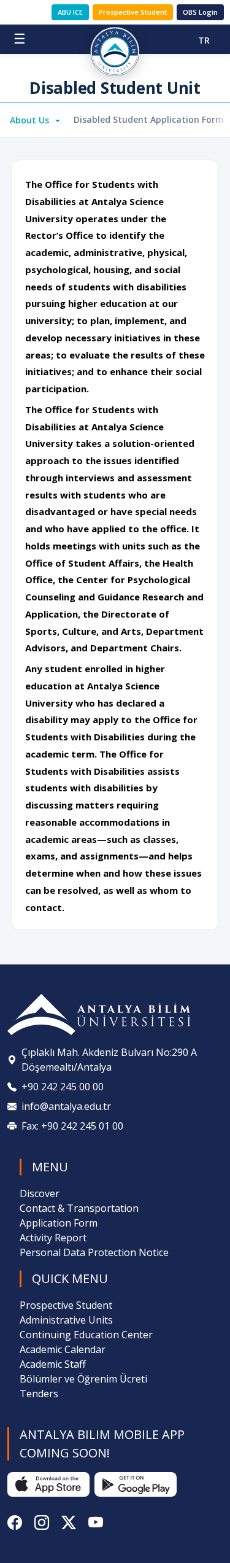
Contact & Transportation (79, 1208)
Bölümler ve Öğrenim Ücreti (83, 1379)
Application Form (59, 1223)
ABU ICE (70, 12)
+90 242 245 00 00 (62, 1086)
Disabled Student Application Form (149, 119)
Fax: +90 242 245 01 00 (72, 1126)
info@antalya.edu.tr (66, 1106)
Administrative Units (66, 1320)
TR (204, 40)
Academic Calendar (62, 1349)
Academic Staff (53, 1364)
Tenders (39, 1393)
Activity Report (53, 1237)
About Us (31, 120)
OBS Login (200, 12)
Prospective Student (133, 12)
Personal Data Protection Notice (94, 1252)
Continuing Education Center (86, 1334)
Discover (39, 1193)
